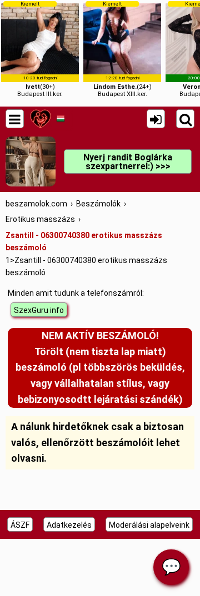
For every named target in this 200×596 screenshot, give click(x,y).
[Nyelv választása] (60, 118)
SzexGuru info (39, 310)
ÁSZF (20, 525)
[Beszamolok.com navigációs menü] (15, 118)
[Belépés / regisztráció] (156, 118)
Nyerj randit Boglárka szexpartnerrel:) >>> (127, 161)
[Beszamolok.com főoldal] (40, 119)
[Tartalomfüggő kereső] (185, 118)
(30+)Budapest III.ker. (40, 49)
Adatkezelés (69, 525)
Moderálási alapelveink (149, 525)
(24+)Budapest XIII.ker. (122, 49)
